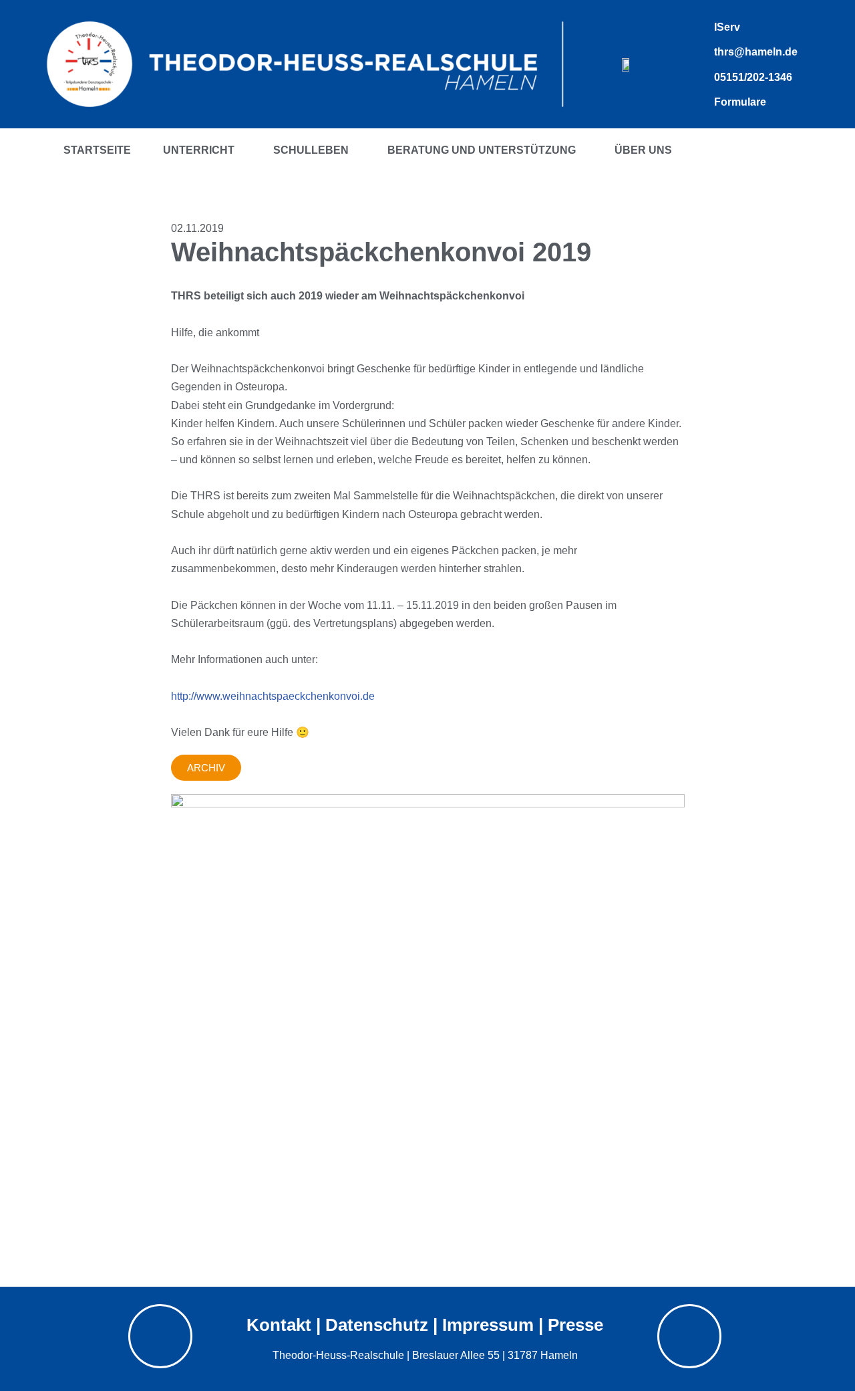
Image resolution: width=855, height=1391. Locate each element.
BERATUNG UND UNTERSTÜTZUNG (481, 150)
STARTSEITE (97, 150)
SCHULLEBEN (311, 150)
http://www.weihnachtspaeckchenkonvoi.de (273, 696)
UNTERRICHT (198, 150)
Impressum (488, 1325)
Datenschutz (376, 1325)
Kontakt (278, 1325)
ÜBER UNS (643, 150)
